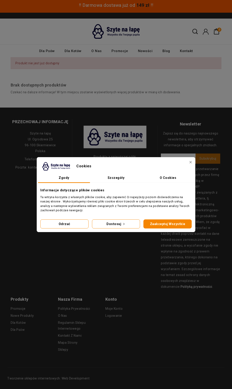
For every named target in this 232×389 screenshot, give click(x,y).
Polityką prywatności (196, 286)
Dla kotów (73, 51)
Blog (166, 51)
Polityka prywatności (74, 308)
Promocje (119, 51)
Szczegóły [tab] (116, 178)
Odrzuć (64, 224)
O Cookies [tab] (168, 178)
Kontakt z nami (70, 335)
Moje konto (114, 308)
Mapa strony (68, 342)
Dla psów (47, 51)
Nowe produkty (22, 315)
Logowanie (113, 315)
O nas (96, 51)
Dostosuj (114, 224)
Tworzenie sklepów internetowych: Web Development (48, 378)
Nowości (145, 51)
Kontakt (186, 51)
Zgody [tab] (64, 178)
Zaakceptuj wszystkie (167, 224)
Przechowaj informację (40, 121)
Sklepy (63, 349)
